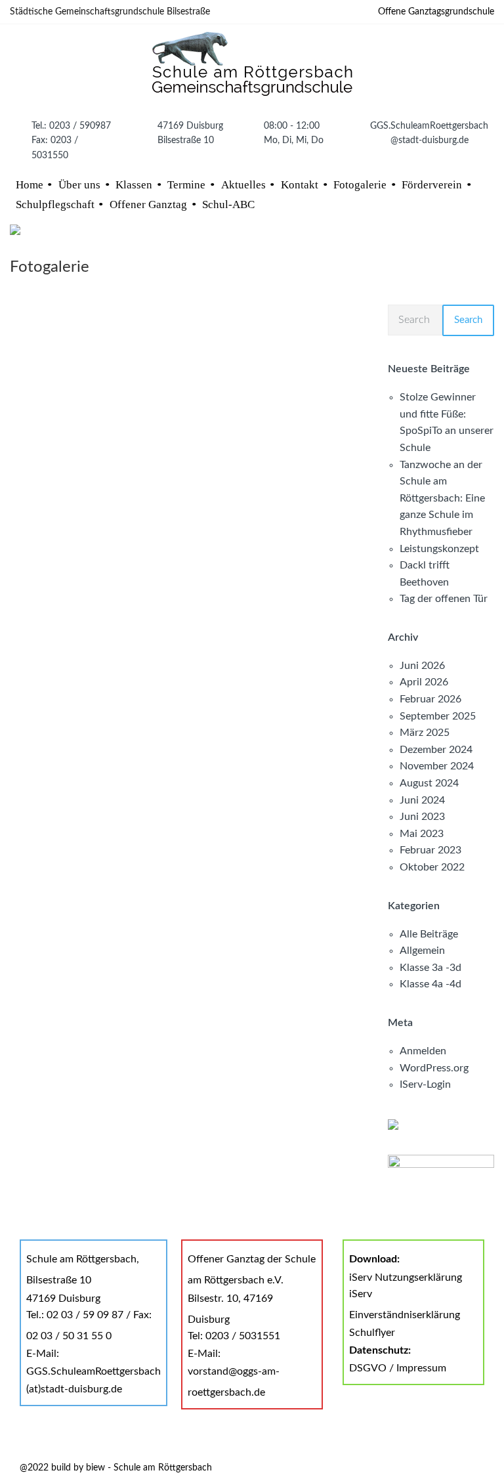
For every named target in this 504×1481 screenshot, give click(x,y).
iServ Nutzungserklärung (405, 1277)
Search (468, 320)
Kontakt (299, 185)
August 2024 (429, 783)
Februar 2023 (430, 850)
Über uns (79, 185)
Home (29, 185)
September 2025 (438, 716)
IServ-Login (425, 1084)
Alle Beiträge (429, 934)
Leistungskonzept (439, 549)
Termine (186, 185)
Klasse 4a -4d (430, 984)
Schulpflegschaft (55, 204)
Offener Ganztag (148, 204)
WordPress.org (434, 1068)
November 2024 (437, 766)
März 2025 (425, 732)
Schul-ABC (228, 204)
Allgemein (422, 950)
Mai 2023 (422, 833)
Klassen (134, 185)
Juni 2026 (422, 665)
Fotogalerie (360, 185)
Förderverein (432, 185)
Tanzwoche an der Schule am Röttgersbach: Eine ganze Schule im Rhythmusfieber (442, 498)
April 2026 (424, 682)
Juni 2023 (422, 816)
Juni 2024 (422, 800)
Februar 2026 (430, 699)
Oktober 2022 (432, 867)
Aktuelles (243, 185)
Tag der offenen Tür (444, 598)
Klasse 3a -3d (430, 967)
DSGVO (368, 1368)
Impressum (421, 1368)
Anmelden (423, 1051)
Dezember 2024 (436, 749)
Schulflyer (372, 1332)
